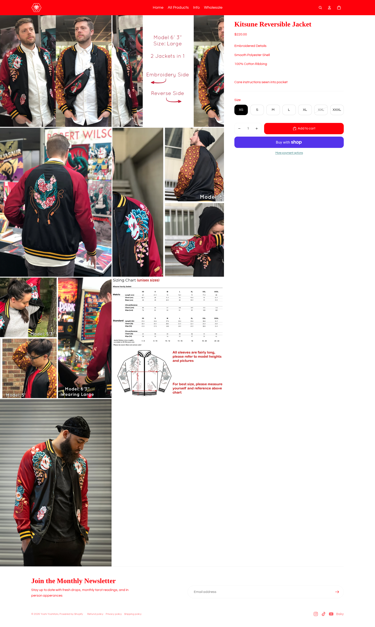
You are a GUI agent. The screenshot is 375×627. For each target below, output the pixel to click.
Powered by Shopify (71, 614)
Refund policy (95, 614)
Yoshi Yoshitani (49, 614)
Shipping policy (132, 614)
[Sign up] (337, 592)
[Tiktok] (323, 614)
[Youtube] (331, 614)
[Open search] (320, 7)
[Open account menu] (329, 7)
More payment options (289, 152)
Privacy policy (114, 614)
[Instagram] (315, 614)
